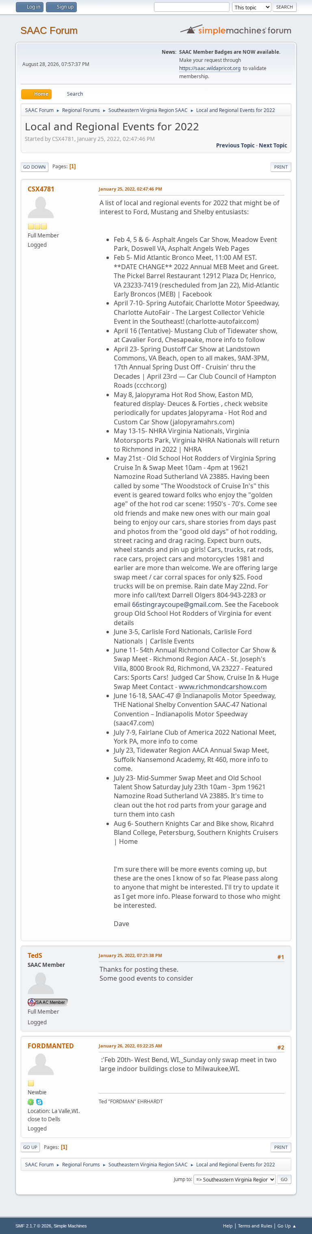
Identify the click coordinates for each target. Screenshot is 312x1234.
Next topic (273, 145)
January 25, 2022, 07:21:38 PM (130, 955)
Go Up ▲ (287, 1226)
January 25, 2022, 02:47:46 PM (130, 189)
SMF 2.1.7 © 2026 (33, 1225)
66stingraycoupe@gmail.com (176, 604)
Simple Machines (70, 1225)
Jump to (182, 1178)
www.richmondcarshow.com (223, 686)
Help (228, 1226)
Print (281, 167)
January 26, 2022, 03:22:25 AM (130, 1046)
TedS (35, 955)
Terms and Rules (255, 1226)
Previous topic (235, 145)
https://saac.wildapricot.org (209, 68)
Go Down (34, 167)
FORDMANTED (51, 1045)
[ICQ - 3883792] (31, 1101)
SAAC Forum (49, 30)
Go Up (30, 1147)
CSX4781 (41, 188)
